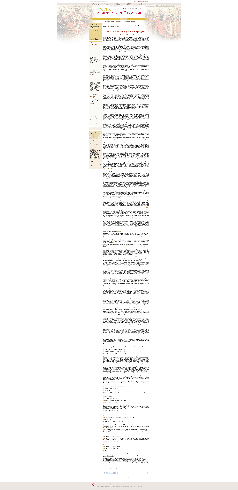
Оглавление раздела (126, 477)
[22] (123, 253)
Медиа (134, 19)
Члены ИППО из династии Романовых (94, 39)
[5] (113, 114)
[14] (136, 142)
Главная (104, 23)
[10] (127, 128)
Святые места (119, 21)
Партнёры (129, 3)
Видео (117, 3)
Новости (93, 3)
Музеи (105, 3)
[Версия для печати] (147, 473)
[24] (120, 231)
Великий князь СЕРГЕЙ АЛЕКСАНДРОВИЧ (130, 23)
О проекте (141, 3)
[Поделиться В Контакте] (106, 473)
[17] (108, 168)
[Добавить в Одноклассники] (117, 473)
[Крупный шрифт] (147, 29)
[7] (132, 123)
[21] (145, 213)
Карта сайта (144, 1)
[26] (125, 266)
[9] (121, 126)
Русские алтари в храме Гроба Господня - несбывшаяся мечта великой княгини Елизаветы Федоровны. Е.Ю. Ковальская (95, 60)
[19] (108, 204)
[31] (130, 324)
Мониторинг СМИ (95, 4)
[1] (128, 78)
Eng (147, 1)
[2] (125, 51)
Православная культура (129, 21)
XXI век (130, 19)
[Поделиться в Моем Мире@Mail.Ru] (114, 473)
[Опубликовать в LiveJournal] (108, 473)
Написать (139, 1)
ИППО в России (93, 24)
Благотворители (93, 36)
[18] (107, 193)
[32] (116, 327)
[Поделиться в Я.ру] (112, 473)
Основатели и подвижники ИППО (94, 30)
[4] (118, 71)
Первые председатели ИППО (94, 27)
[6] (103, 119)
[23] (121, 229)
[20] (147, 207)
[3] (104, 58)
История (104, 19)
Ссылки (128, 4)
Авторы (140, 4)
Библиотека (106, 4)
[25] (107, 265)
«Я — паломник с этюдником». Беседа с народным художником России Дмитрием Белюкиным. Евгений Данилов (94, 78)
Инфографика (118, 4)
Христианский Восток (108, 21)
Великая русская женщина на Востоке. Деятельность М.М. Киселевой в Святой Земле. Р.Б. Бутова (95, 66)
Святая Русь (123, 19)
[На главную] (119, 11)
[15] (138, 151)
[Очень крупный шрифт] (148, 29)
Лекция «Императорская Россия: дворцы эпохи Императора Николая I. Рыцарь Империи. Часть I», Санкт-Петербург (95, 99)
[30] (141, 322)
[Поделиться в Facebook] (104, 473)
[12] (148, 133)
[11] (133, 132)
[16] (117, 154)
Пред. (121, 477)
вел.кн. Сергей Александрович (112, 468)
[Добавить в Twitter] (110, 473)
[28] (141, 309)
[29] (118, 319)
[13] (125, 135)
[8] (107, 125)
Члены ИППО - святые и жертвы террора (95, 33)
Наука (108, 19)
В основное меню (126, 478)
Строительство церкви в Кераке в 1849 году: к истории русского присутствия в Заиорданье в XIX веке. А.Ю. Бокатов (95, 70)
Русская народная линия (108, 466)
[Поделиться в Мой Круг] (115, 473)
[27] (139, 268)
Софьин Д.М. (106, 455)
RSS (135, 1)
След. (132, 477)
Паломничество (115, 19)
